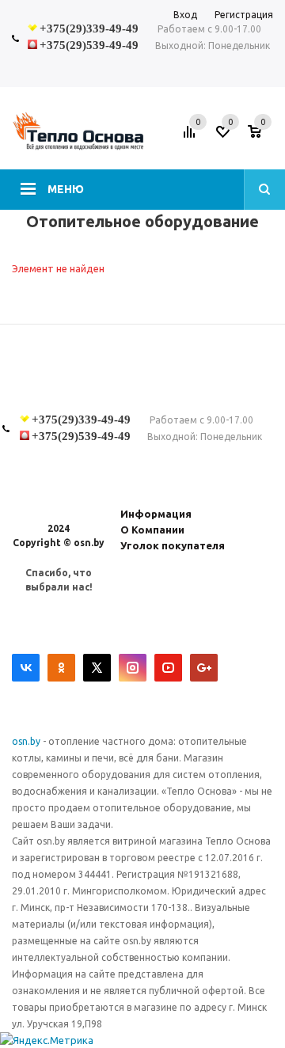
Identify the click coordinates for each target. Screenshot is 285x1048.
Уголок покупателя (172, 545)
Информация (156, 513)
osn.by (27, 741)
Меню (66, 189)
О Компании (152, 529)
